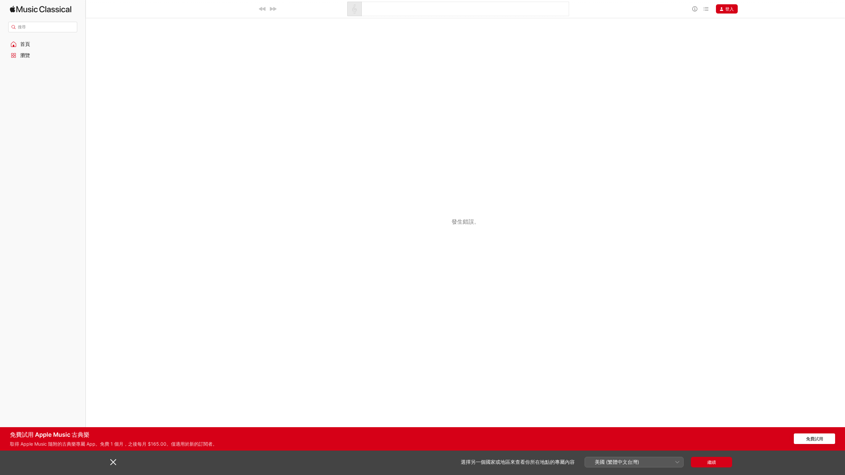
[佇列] (706, 9)
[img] (40, 9)
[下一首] (273, 9)
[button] (43, 44)
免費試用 (814, 438)
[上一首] (262, 9)
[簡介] (695, 9)
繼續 (711, 462)
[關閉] (113, 462)
